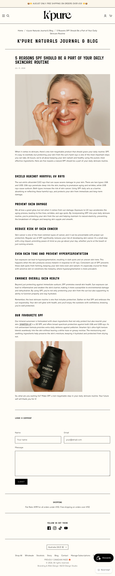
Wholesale (29, 555)
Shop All (18, 555)
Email (66, 432)
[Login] (105, 15)
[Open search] (8, 15)
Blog (56, 555)
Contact (64, 555)
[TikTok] (60, 528)
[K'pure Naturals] (57, 15)
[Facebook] (49, 528)
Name (17, 432)
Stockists (40, 555)
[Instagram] (54, 528)
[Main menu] (3, 15)
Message (19, 447)
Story (49, 555)
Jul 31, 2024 (20, 68)
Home (20, 30)
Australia (56, 547)
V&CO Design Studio (68, 566)
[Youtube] (66, 528)
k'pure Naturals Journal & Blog (40, 30)
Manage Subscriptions (80, 555)
